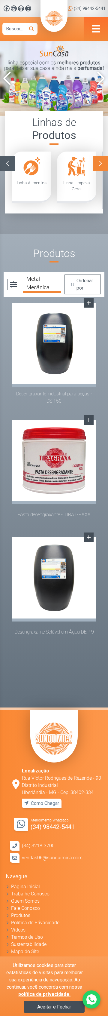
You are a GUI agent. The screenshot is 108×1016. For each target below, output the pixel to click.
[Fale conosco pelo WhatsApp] (91, 999)
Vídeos (18, 930)
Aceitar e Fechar (54, 1007)
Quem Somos (25, 901)
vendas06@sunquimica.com (52, 858)
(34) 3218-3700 (38, 846)
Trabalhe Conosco (30, 894)
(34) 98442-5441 (90, 8)
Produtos (20, 915)
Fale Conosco (25, 908)
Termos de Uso (27, 937)
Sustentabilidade (28, 944)
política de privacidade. (44, 994)
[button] (7, 78)
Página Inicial (25, 886)
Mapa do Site (25, 951)
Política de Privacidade (35, 922)
